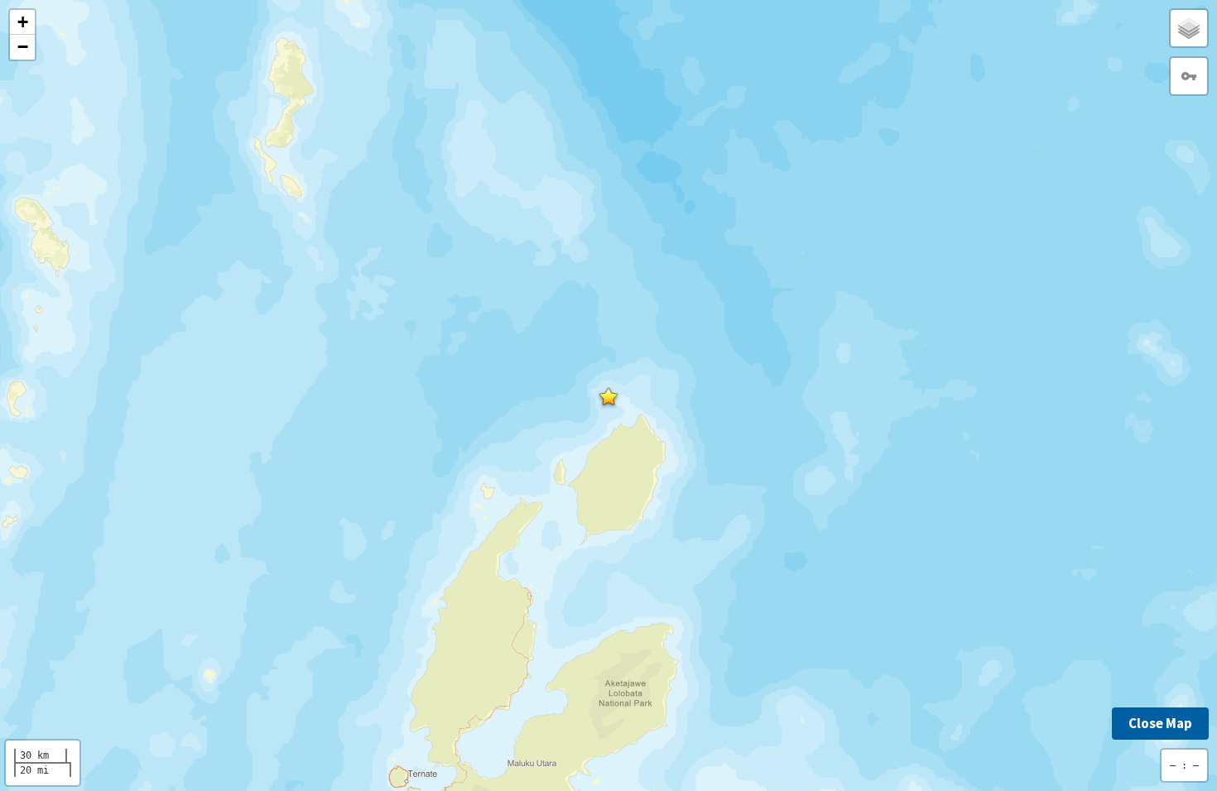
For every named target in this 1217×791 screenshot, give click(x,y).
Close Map (1160, 723)
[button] (608, 396)
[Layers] (1189, 28)
